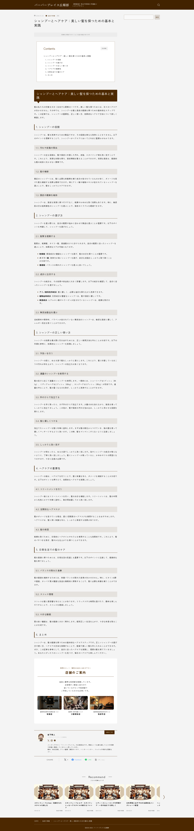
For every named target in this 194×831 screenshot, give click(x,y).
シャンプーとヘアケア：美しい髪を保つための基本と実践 (67, 56)
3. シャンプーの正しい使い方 (56, 66)
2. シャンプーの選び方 (54, 63)
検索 (157, 17)
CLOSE (104, 48)
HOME (36, 821)
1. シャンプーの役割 (53, 60)
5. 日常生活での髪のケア (55, 72)
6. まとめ (49, 75)
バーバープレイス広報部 (51, 5)
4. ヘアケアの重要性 (53, 69)
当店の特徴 (51, 16)
